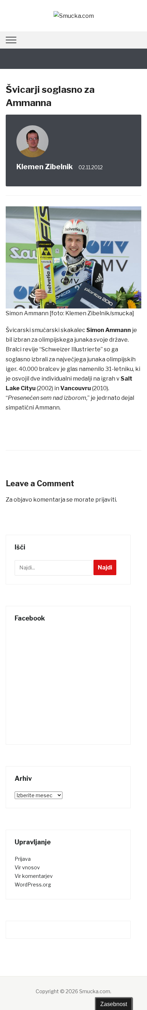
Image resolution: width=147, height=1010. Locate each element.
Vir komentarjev (34, 876)
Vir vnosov (27, 867)
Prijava (23, 859)
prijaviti (105, 499)
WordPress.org (33, 884)
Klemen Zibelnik (44, 166)
